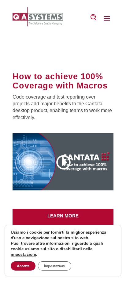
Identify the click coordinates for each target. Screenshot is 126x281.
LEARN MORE (63, 215)
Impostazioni (54, 265)
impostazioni (23, 254)
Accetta (23, 265)
